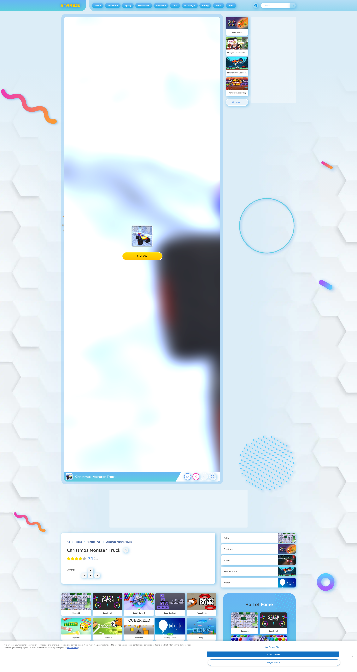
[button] (255, 5)
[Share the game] (204, 476)
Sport (218, 5)
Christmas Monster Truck (119, 541)
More (230, 5)
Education (161, 5)
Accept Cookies (273, 654)
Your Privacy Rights (273, 647)
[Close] (352, 656)
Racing (205, 5)
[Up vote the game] (187, 476)
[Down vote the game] (195, 476)
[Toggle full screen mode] (212, 476)
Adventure (113, 5)
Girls (175, 5)
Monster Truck (93, 541)
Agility (128, 5)
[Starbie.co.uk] (68, 541)
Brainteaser (143, 5)
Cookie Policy (73, 647)
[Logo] (70, 5)
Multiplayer (189, 5)
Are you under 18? (274, 663)
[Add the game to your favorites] (125, 550)
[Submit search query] (293, 5)
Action (98, 5)
